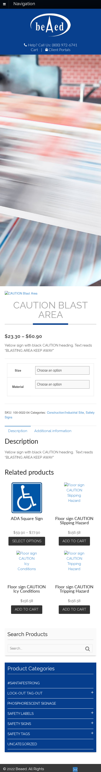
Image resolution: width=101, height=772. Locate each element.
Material (18, 386)
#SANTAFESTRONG (24, 683)
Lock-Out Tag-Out (25, 693)
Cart (34, 50)
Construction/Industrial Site (65, 412)
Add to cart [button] (74, 541)
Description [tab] (17, 431)
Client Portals (59, 50)
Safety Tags (19, 734)
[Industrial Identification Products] (50, 34)
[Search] (87, 649)
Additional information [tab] (52, 431)
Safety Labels (21, 713)
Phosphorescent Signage (32, 703)
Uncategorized (22, 744)
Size (18, 370)
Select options (26, 541)
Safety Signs (19, 724)
